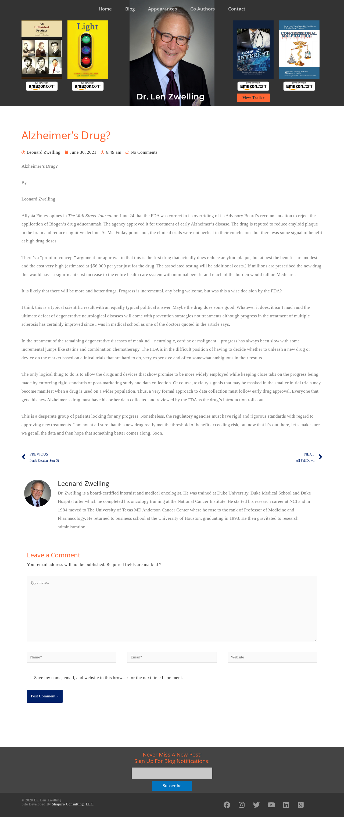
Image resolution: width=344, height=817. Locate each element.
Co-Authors (202, 9)
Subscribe (172, 785)
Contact (236, 9)
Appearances (162, 9)
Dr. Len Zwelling (170, 97)
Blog (130, 9)
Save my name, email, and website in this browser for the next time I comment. (108, 677)
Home (105, 9)
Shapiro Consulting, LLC (72, 804)
